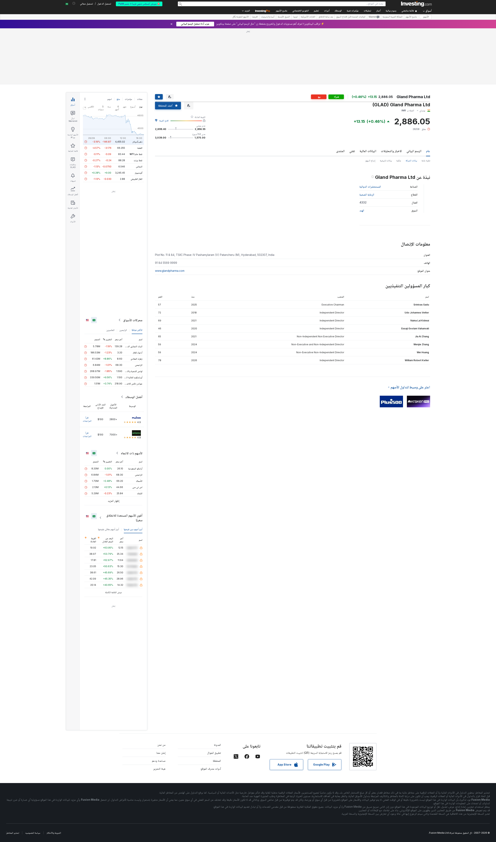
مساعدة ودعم (158, 760)
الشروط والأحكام (54, 832)
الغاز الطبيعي (136, 178)
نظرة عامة (426, 160)
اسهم (109, 99)
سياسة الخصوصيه (32, 832)
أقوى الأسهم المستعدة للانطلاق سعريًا (124, 517)
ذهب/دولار (137, 141)
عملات (139, 99)
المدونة (217, 744)
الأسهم (426, 17)
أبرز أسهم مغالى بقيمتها (108, 529)
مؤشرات (128, 99)
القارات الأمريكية (308, 17)
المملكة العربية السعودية (392, 17)
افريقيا (255, 17)
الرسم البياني (413, 151)
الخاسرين (110, 330)
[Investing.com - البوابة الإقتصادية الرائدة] (416, 4)
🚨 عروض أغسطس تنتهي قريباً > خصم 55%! (139, 3)
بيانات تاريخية (386, 160)
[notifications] (74, 3)
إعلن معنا (160, 752)
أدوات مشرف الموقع (211, 768)
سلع (118, 99)
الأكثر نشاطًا (137, 330)
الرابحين (123, 330)
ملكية (398, 160)
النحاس (139, 166)
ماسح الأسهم (281, 11)
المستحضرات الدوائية (370, 186)
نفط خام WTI (136, 154)
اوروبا (295, 17)
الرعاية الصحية (366, 194)
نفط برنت (138, 160)
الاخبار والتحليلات (391, 151)
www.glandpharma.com (169, 270)
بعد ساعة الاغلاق (326, 17)
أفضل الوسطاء (133, 397)
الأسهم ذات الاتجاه (131, 453)
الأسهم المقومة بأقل (240, 17)
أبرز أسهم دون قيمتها (133, 529)
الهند (361, 210)
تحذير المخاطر (12, 832)
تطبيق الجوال (214, 752)
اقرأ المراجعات (87, 419)
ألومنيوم (138, 172)
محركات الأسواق (132, 320)
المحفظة (217, 760)
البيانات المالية (368, 151)
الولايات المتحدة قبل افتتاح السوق (350, 17)
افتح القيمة (164, 120)
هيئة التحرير (159, 768)
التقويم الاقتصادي (300, 11)
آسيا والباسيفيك (267, 17)
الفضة (139, 147)
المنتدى (340, 151)
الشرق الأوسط (284, 17)
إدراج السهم (370, 160)
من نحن (161, 744)
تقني (352, 151)
